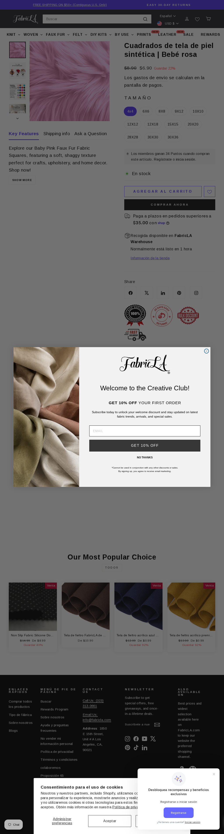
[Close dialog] (206, 351)
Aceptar (109, 821)
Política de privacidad (129, 807)
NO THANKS (145, 457)
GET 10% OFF (145, 445)
